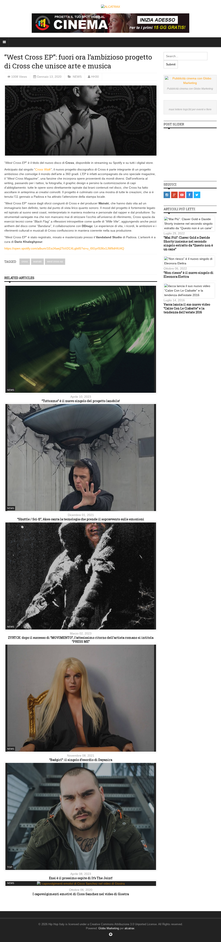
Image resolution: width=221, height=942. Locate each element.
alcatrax (129, 928)
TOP (9, 867)
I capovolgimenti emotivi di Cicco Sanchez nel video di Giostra (81, 894)
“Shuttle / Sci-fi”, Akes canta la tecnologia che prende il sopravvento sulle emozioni (80, 519)
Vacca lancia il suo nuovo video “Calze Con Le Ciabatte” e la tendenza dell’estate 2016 (187, 308)
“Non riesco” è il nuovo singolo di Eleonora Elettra (188, 275)
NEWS (77, 76)
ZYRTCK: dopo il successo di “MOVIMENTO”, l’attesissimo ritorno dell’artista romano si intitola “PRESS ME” (80, 640)
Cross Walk (43, 169)
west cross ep (55, 261)
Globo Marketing (108, 928)
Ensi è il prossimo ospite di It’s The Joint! (80, 878)
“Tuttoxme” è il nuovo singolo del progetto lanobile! (81, 401)
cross (25, 261)
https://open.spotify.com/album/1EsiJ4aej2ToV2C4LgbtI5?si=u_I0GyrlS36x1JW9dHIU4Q (64, 248)
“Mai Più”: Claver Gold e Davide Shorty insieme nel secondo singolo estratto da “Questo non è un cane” (188, 243)
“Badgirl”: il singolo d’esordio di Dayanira (80, 760)
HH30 (95, 76)
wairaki (37, 261)
